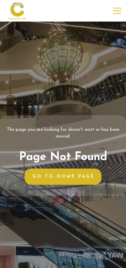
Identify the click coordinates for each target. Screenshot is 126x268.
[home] (17, 11)
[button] (116, 11)
